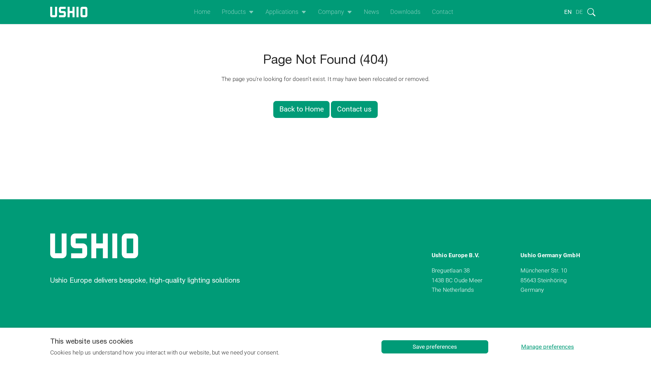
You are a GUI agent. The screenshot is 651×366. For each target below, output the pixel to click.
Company (331, 12)
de (579, 11)
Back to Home (301, 109)
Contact (442, 12)
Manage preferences (547, 346)
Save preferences (435, 346)
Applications (281, 12)
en (568, 11)
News (371, 12)
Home (202, 12)
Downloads (405, 12)
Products (234, 12)
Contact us (354, 109)
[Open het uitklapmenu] (250, 12)
